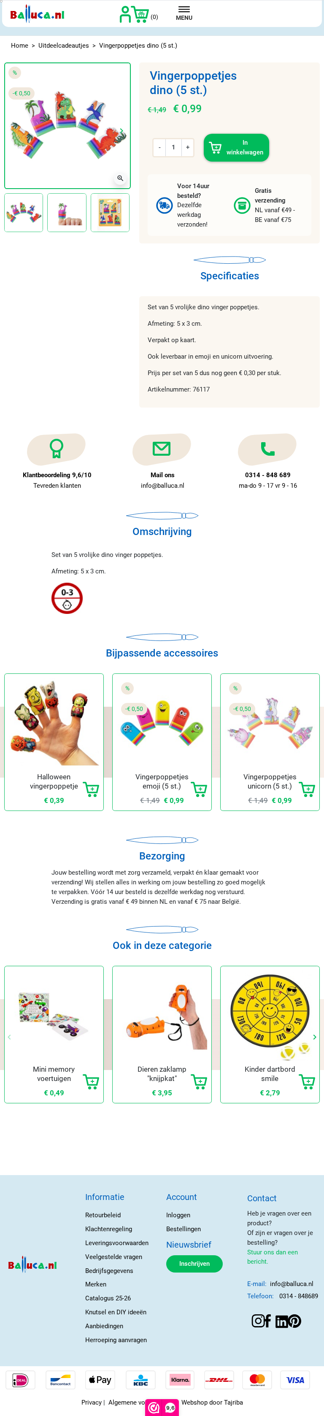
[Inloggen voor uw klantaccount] (125, 13)
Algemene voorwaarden (141, 1402)
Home (19, 45)
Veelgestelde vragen (113, 1257)
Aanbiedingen (104, 1326)
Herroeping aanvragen (116, 1340)
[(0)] (140, 13)
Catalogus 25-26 (108, 1298)
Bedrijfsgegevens (109, 1271)
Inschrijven (194, 1263)
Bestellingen (183, 1229)
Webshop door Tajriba (212, 1402)
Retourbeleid (103, 1215)
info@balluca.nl (291, 1284)
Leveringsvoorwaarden (116, 1243)
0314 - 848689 (298, 1296)
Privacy (91, 1402)
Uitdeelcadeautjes (63, 45)
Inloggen (178, 1215)
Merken (95, 1284)
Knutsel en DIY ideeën (115, 1312)
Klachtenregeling (108, 1229)
